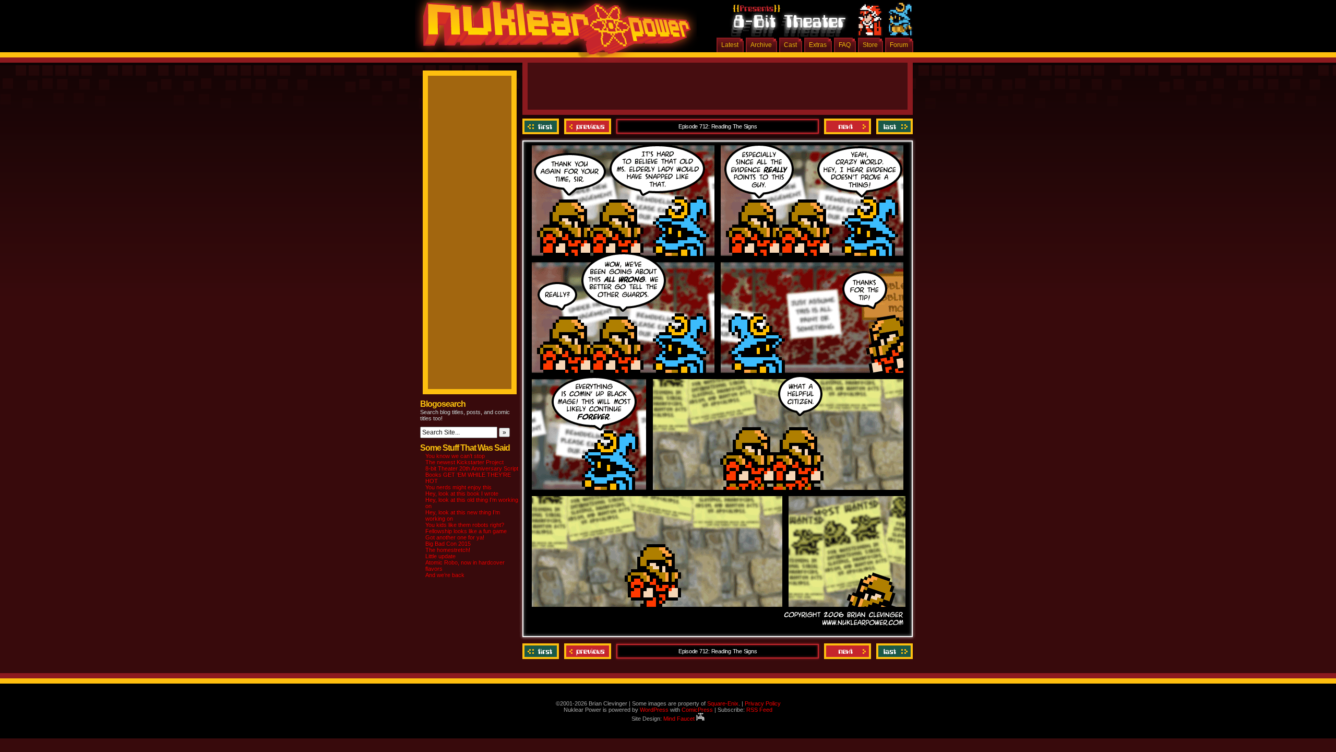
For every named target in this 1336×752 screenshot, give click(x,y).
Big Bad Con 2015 (448, 543)
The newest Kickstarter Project (464, 462)
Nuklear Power (553, 31)
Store (870, 45)
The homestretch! (447, 550)
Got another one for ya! (454, 537)
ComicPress (697, 710)
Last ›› (893, 126)
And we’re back (444, 575)
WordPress (654, 710)
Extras (818, 45)
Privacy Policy (763, 703)
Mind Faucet (679, 718)
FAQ (845, 45)
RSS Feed (759, 710)
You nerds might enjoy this (458, 487)
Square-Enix (722, 703)
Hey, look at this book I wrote (461, 493)
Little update (440, 556)
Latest (729, 45)
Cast (790, 45)
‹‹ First (542, 126)
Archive (761, 45)
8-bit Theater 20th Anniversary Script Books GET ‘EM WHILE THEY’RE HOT (471, 474)
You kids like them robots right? (464, 525)
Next (847, 126)
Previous (588, 126)
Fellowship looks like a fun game (466, 531)
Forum (899, 45)
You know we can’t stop (455, 456)
